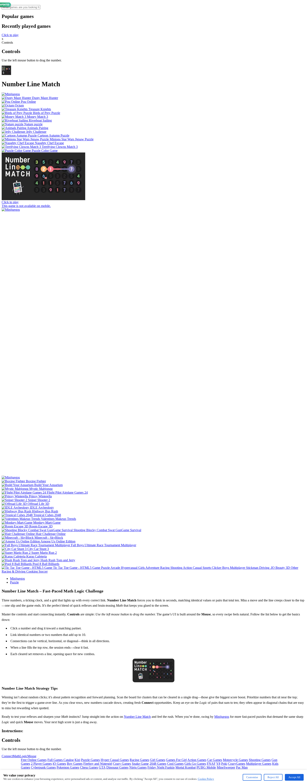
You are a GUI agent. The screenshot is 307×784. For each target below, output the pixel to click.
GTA (102, 767)
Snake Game (140, 763)
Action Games (196, 760)
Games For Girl (176, 760)
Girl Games (157, 760)
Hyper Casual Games (115, 760)
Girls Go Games (195, 763)
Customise (252, 777)
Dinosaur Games (117, 767)
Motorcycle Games (235, 760)
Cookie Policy (206, 778)
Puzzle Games (90, 760)
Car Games (214, 760)
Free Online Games (34, 760)
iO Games (59, 763)
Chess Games (89, 767)
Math (16, 756)
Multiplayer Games (258, 763)
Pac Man (242, 767)
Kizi (77, 760)
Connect (7, 756)
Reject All (273, 777)
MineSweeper (226, 767)
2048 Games (158, 763)
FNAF (211, 763)
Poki (224, 763)
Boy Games (74, 763)
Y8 (218, 763)
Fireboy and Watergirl (97, 763)
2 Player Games (41, 763)
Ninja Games (138, 767)
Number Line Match (137, 716)
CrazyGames (236, 763)
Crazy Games (122, 763)
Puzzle (14, 582)
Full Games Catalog (60, 760)
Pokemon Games (68, 767)
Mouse (31, 756)
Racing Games (139, 760)
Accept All (294, 777)
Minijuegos (17, 578)
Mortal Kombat (185, 767)
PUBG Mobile (206, 767)
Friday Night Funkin (161, 767)
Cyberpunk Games (43, 767)
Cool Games (175, 763)
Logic (23, 756)
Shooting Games (260, 760)
